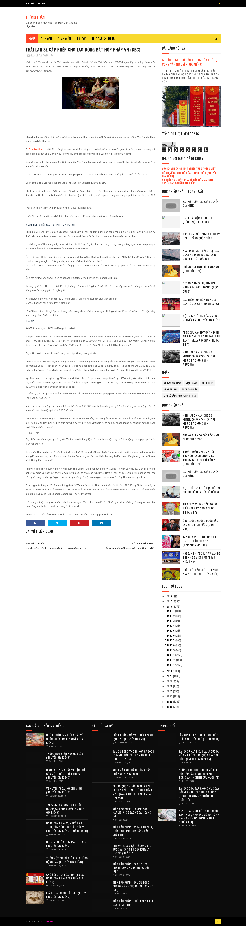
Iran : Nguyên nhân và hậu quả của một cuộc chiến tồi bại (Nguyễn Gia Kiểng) (65, 773)
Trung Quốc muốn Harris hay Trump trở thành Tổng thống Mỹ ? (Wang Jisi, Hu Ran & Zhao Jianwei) (132, 791)
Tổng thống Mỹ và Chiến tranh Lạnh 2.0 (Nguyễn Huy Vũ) (133, 737)
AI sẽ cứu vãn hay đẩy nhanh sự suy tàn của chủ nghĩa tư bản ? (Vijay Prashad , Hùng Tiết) (201, 338)
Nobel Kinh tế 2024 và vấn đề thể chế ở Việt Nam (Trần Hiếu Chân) (201, 557)
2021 (170, 681)
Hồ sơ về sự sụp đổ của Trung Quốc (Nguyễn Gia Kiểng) (189, 174)
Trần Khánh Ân (189, 389)
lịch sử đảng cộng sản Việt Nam (180, 395)
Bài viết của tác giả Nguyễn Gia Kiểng (200, 203)
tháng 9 (170, 650)
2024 (170, 696)
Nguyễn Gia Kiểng (173, 383)
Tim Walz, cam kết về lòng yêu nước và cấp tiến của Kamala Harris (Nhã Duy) (132, 849)
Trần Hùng (207, 383)
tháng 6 (170, 635)
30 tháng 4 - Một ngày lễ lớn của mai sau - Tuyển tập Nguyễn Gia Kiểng (188, 181)
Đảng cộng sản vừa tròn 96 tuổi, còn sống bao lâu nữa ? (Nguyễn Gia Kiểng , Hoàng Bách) (67, 827)
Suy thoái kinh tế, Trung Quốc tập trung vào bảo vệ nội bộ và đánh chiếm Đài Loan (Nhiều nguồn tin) (199, 816)
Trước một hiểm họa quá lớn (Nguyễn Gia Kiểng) (64, 755)
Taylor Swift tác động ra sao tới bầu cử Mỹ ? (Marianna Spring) (199, 541)
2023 (170, 691)
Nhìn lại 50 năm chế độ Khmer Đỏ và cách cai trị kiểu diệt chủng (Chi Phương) (199, 358)
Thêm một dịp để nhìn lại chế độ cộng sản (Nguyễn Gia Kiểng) (67, 860)
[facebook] (220, 3)
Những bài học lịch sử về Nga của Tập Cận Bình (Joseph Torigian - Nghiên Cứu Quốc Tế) (199, 773)
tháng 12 (170, 665)
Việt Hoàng (192, 383)
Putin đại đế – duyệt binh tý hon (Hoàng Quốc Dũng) (201, 236)
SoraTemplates (47, 921)
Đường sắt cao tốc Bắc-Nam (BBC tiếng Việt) (201, 269)
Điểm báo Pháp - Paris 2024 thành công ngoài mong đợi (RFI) (131, 867)
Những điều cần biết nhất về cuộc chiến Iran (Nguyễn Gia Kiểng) (64, 739)
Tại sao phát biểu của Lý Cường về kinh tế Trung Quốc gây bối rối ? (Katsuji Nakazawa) (199, 755)
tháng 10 (170, 655)
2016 (170, 596)
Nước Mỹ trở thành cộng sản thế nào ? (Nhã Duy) (132, 772)
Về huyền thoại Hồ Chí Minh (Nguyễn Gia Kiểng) (64, 790)
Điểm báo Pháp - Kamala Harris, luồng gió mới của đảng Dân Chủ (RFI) (133, 831)
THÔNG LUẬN (35, 17)
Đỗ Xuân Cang (171, 389)
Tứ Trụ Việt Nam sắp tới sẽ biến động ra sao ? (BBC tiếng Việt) (200, 508)
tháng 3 (170, 620)
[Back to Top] (218, 921)
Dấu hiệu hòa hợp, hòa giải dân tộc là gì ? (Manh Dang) (201, 302)
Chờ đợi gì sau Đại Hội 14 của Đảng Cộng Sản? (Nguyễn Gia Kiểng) (65, 878)
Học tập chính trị (104, 38)
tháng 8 (170, 645)
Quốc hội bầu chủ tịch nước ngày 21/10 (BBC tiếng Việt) (201, 572)
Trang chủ (30, 3)
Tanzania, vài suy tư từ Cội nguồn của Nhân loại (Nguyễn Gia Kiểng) (65, 808)
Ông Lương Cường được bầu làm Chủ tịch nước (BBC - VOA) (200, 525)
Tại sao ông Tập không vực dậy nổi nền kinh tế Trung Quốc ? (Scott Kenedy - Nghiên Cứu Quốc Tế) (199, 794)
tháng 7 (170, 640)
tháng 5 (170, 630)
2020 (170, 676)
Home (31, 38)
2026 (170, 706)
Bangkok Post (36, 149)
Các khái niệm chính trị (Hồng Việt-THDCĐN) (198, 220)
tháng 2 (170, 616)
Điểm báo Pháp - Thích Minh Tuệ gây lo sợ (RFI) (133, 903)
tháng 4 (170, 625)
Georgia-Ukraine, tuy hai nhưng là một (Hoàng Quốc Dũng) (200, 287)
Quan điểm (64, 38)
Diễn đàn (46, 38)
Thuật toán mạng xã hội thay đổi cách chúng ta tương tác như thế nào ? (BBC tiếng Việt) (199, 458)
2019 (170, 671)
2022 (170, 686)
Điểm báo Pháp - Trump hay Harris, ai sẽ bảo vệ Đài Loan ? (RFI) (132, 812)
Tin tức (81, 38)
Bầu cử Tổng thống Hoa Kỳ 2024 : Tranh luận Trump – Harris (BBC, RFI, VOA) (133, 755)
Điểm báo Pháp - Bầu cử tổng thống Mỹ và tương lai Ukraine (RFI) (133, 886)
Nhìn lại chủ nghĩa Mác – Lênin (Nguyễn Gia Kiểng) (66, 843)
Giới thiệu (41, 3)
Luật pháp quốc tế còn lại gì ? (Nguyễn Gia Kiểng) (66, 895)
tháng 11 (170, 660)
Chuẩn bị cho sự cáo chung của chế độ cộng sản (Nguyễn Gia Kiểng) (190, 62)
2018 (170, 606)
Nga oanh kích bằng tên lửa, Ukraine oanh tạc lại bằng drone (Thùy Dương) (201, 255)
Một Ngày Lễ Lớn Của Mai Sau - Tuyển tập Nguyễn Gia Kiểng (201, 318)
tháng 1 (170, 611)
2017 (170, 601)
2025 (170, 701)
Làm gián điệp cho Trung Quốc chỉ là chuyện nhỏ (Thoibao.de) (199, 737)
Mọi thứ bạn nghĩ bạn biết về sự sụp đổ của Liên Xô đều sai (201, 490)
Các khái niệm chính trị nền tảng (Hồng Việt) (189, 168)
